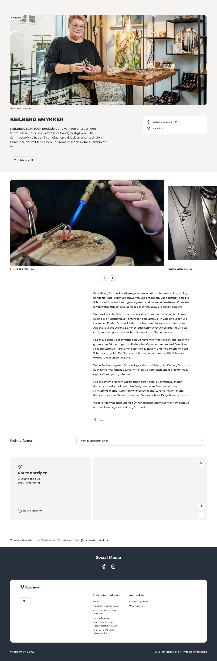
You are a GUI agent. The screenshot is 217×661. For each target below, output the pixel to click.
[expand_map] (200, 462)
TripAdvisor (21, 160)
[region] (150, 488)
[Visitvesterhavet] (30, 587)
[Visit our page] (104, 566)
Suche (96, 601)
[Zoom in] (201, 506)
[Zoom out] (201, 515)
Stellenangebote (139, 601)
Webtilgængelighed (195, 651)
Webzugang (136, 606)
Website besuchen (163, 122)
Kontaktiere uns (102, 618)
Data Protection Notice (167, 651)
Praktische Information (106, 606)
